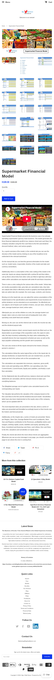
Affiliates (27, 593)
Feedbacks (27, 598)
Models (27, 583)
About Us (27, 601)
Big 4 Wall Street (26, 675)
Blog (27, 591)
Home (3, 26)
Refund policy (27, 613)
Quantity (5, 187)
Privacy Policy (27, 606)
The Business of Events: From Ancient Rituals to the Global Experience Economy (27, 530)
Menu (7, 2)
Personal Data (27, 611)
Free (27, 581)
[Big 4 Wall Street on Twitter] (17, 627)
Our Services (27, 588)
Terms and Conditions (27, 608)
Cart (50, 2)
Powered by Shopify (38, 675)
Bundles (27, 586)
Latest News (27, 526)
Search (27, 578)
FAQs (27, 596)
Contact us (27, 603)
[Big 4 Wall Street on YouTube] (28, 627)
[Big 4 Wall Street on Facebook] (22, 627)
